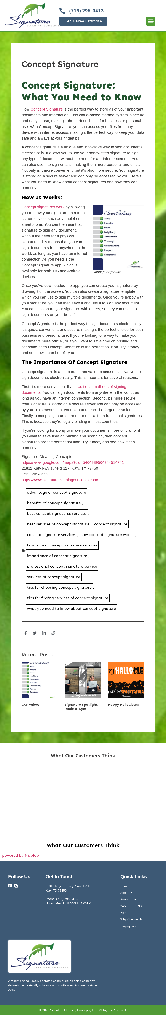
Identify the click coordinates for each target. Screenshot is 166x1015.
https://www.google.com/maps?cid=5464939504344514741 (73, 462)
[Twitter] (35, 633)
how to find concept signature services (62, 545)
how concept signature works (107, 534)
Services (126, 899)
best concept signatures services (56, 513)
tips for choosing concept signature (59, 587)
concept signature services (51, 534)
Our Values (30, 704)
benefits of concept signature (54, 503)
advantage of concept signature (56, 492)
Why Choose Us (131, 919)
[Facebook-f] (25, 633)
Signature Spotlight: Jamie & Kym (81, 706)
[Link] (53, 633)
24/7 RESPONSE (132, 906)
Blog (123, 912)
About (124, 892)
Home (124, 886)
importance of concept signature (57, 555)
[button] (150, 21)
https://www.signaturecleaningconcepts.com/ (60, 480)
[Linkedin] (10, 886)
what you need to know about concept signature (71, 608)
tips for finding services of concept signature (67, 598)
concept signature (110, 524)
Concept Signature (46, 109)
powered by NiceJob (20, 855)
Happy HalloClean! (123, 704)
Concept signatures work (43, 207)
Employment (128, 926)
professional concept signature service (62, 566)
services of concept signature (53, 576)
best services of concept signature (58, 524)
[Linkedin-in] (44, 633)
